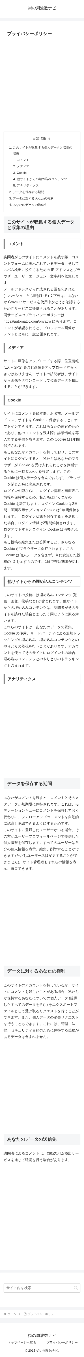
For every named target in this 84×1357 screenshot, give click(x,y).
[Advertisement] (42, 84)
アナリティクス (28, 185)
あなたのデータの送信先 (30, 204)
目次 (36, 138)
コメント (23, 160)
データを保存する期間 (28, 192)
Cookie (22, 172)
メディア (23, 166)
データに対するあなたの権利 (33, 198)
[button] (76, 1287)
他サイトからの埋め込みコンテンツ (42, 179)
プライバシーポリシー (62, 1342)
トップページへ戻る (22, 1342)
